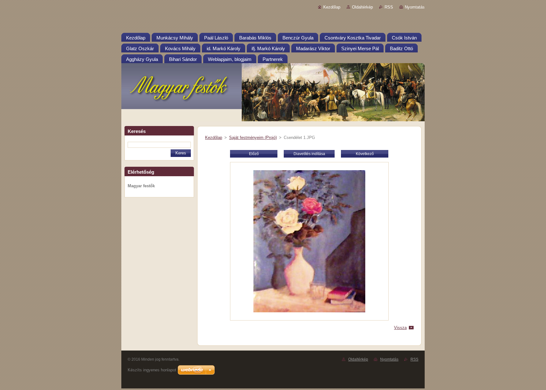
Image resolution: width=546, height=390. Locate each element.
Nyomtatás (415, 7)
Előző (254, 154)
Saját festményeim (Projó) (253, 137)
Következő (365, 154)
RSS (389, 7)
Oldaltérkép (362, 7)
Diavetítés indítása (309, 154)
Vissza (400, 327)
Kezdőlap (331, 7)
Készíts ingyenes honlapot (152, 370)
